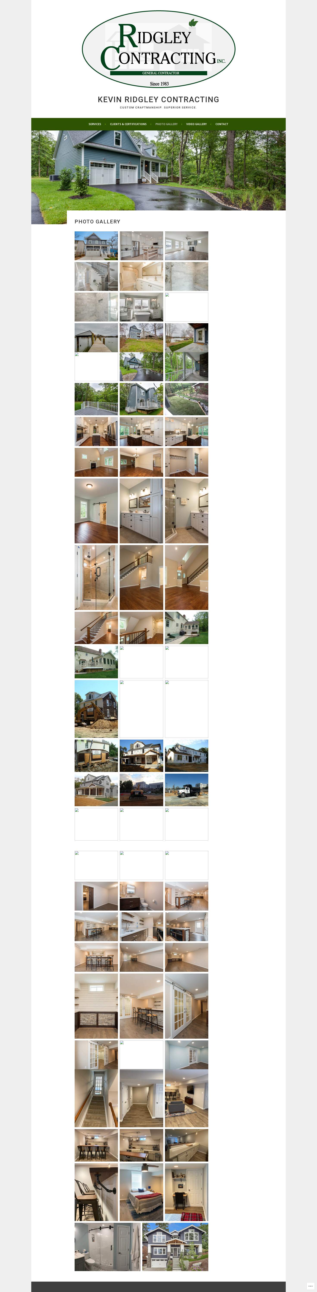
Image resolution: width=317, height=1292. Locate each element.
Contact (221, 124)
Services (95, 124)
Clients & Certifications (128, 124)
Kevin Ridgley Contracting (159, 99)
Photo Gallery (166, 124)
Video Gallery (196, 124)
